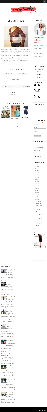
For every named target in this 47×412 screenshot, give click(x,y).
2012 (36, 186)
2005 (36, 199)
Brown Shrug (39, 218)
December (38, 201)
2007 (36, 196)
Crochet (17, 79)
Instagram (35, 92)
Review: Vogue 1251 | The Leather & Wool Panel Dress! (10, 271)
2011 (36, 188)
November (38, 203)
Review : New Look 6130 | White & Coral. (10, 367)
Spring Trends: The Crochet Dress (25, 117)
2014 (36, 183)
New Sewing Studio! (10, 392)
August (37, 223)
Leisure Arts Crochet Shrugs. (14, 52)
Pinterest (38, 92)
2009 (36, 192)
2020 (36, 172)
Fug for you (4, 120)
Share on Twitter (23, 73)
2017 (36, 177)
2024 (36, 166)
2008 (36, 194)
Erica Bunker (13, 92)
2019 (36, 174)
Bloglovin (35, 98)
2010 (36, 190)
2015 (36, 181)
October (38, 220)
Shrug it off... (39, 211)
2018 (36, 175)
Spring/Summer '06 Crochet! (15, 119)
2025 (36, 164)
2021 (36, 170)
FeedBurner (38, 77)
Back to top (42, 410)
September (38, 221)
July (37, 225)
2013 (36, 185)
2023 (36, 168)
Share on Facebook (10, 73)
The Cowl (38, 209)
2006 (36, 197)
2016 (36, 179)
